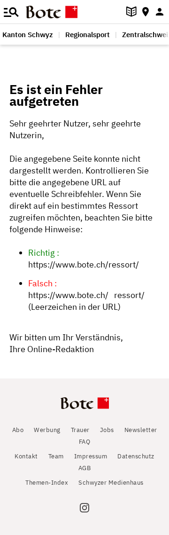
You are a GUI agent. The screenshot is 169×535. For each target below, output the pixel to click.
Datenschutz (135, 456)
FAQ (85, 442)
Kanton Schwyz (27, 34)
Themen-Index (46, 483)
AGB (84, 468)
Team (56, 456)
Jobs (107, 430)
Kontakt (26, 456)
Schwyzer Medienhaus (111, 483)
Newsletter (140, 430)
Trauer (80, 430)
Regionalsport (87, 34)
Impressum (91, 456)
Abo (18, 430)
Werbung (47, 430)
